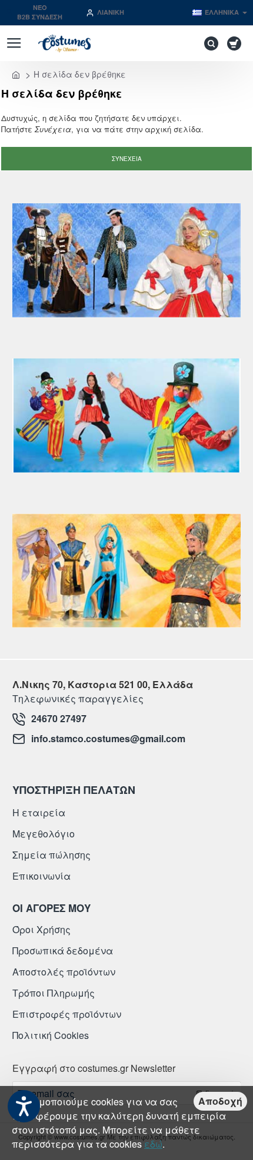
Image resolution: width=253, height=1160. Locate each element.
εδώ (153, 1144)
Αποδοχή (220, 1101)
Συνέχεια (127, 159)
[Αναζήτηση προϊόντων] (208, 43)
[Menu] (14, 43)
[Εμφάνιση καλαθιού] (236, 43)
